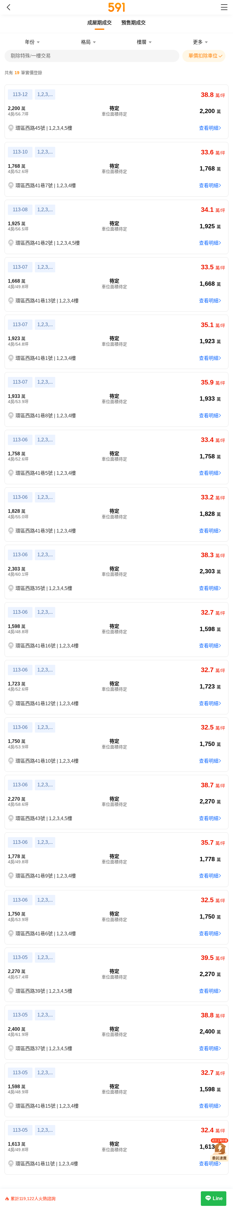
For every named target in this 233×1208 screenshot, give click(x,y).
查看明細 (208, 128)
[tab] (99, 22)
